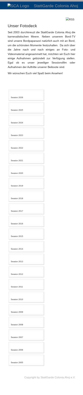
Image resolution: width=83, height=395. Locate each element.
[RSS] (70, 19)
